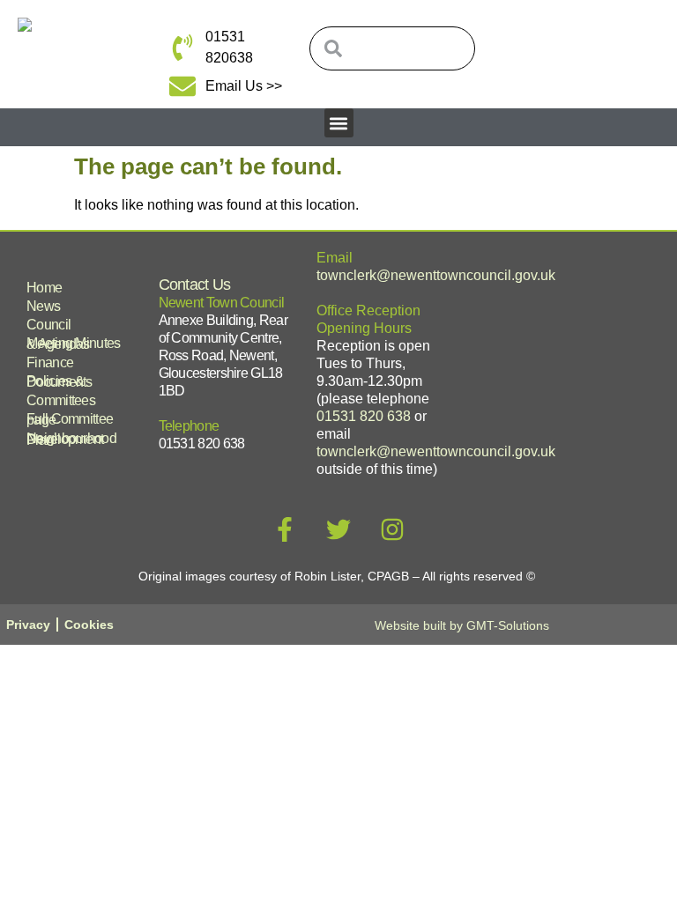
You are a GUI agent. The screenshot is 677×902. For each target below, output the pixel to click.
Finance (49, 362)
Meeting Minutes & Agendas (73, 343)
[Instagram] (392, 529)
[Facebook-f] (284, 529)
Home (44, 287)
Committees (60, 400)
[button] (338, 122)
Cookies (89, 624)
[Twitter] (338, 529)
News (43, 306)
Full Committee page (69, 419)
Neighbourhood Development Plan (71, 439)
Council (48, 324)
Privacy (28, 624)
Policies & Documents (59, 381)
